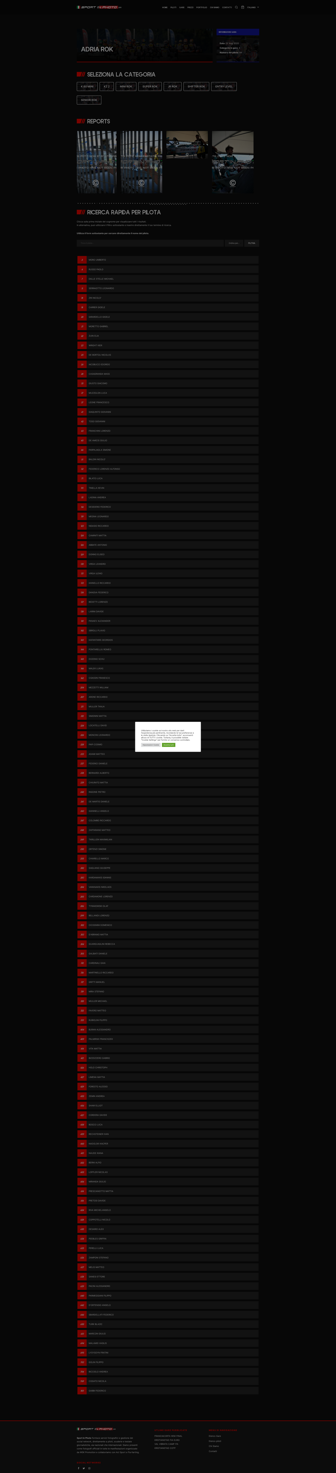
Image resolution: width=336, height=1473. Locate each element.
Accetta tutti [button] (169, 745)
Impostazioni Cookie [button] (151, 745)
